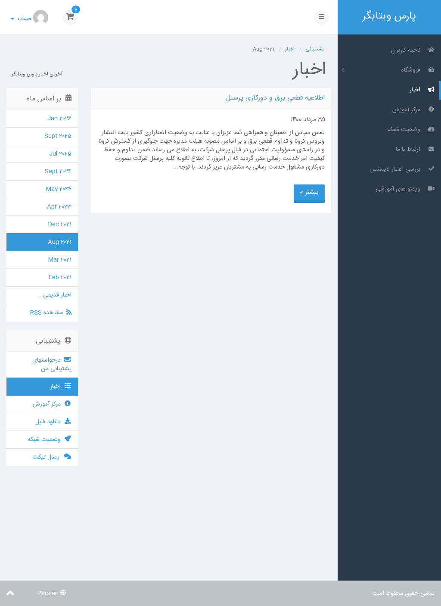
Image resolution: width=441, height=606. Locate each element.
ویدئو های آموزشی (400, 189)
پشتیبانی (315, 49)
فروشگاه (412, 70)
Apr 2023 (59, 207)
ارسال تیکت (48, 457)
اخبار (417, 90)
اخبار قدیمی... (54, 295)
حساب (23, 19)
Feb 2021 (59, 277)
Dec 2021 (59, 224)
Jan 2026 (59, 118)
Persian (48, 593)
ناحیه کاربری (407, 50)
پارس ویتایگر (389, 16)
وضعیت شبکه (405, 130)
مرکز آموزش (408, 110)
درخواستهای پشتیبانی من (52, 364)
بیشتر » (309, 192)
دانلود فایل (49, 422)
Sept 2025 (57, 136)
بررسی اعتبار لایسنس (397, 169)
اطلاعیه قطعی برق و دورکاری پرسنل (275, 98)
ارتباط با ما (410, 149)
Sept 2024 (58, 171)
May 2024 (58, 189)
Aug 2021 (59, 242)
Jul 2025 (60, 154)
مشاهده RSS (48, 313)
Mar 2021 (59, 260)
